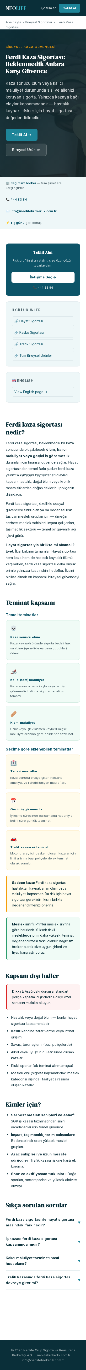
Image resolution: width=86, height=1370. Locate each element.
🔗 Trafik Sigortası (28, 344)
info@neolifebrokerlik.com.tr (43, 1360)
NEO (16, 8)
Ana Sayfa (13, 22)
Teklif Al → (21, 134)
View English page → (31, 392)
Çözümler (48, 8)
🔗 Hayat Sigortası (28, 321)
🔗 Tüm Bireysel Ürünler (33, 355)
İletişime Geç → (43, 277)
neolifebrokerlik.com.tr (53, 1355)
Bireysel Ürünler (26, 149)
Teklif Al (69, 8)
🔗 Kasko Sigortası (29, 332)
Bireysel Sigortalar (38, 22)
